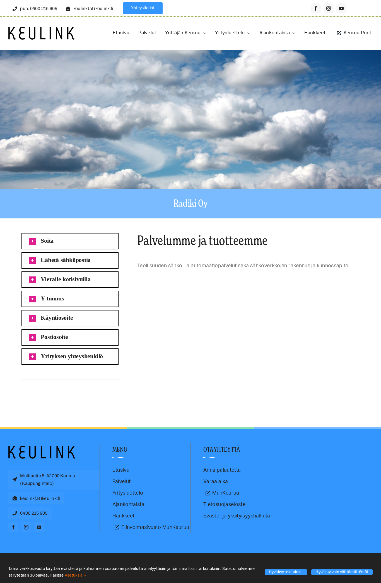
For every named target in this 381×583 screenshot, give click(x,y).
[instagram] (329, 8)
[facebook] (316, 8)
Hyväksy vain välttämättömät (341, 572)
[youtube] (341, 8)
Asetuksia (74, 575)
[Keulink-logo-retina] (41, 29)
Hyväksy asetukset (286, 572)
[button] (70, 241)
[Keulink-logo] (41, 448)
